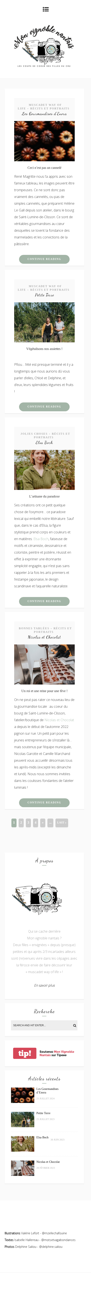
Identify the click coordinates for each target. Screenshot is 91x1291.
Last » (61, 822)
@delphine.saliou (50, 1247)
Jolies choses (34, 433)
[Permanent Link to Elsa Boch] (22, 1150)
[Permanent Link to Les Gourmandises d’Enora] (22, 1102)
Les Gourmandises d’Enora (44, 113)
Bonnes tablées (34, 628)
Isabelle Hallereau (26, 1240)
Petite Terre (44, 294)
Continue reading (44, 259)
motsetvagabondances (60, 1240)
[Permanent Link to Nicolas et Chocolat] (22, 1175)
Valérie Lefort (30, 1233)
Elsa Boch (44, 442)
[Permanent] (44, 160)
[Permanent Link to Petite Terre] (22, 1126)
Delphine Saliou (25, 1247)
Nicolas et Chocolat (44, 637)
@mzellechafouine (54, 1233)
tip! (24, 1053)
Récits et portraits (49, 108)
